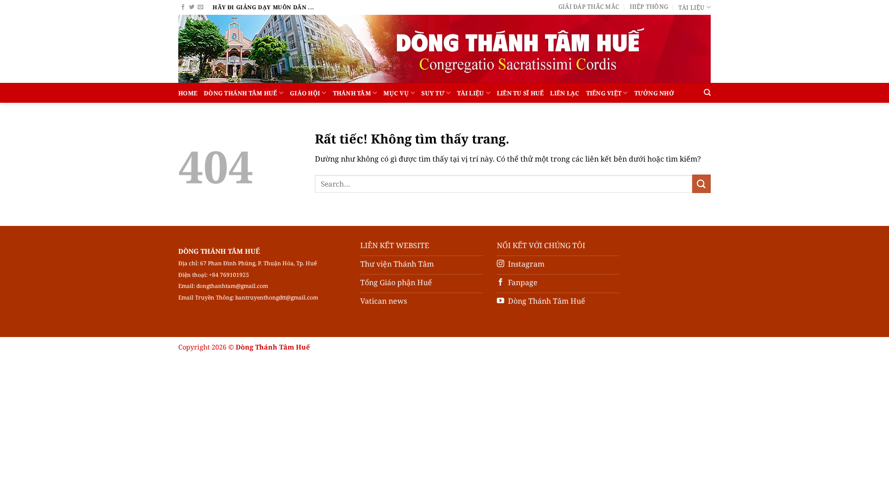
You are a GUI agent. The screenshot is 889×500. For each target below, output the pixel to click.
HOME (187, 93)
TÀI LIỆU (470, 93)
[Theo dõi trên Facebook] (183, 7)
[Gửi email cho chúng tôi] (200, 7)
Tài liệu (691, 7)
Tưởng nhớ (654, 93)
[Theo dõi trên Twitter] (191, 7)
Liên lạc (564, 93)
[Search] (707, 92)
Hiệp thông (649, 6)
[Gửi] (701, 184)
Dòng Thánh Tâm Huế (240, 93)
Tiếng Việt (604, 93)
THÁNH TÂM (352, 93)
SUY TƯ (432, 93)
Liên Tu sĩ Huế (520, 93)
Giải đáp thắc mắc (588, 6)
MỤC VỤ (396, 93)
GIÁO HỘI (305, 93)
